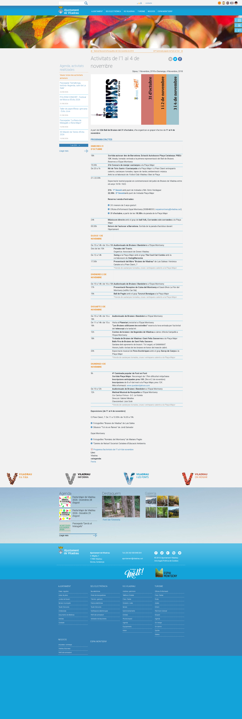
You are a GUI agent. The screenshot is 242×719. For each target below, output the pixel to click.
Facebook (180, 59)
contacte (148, 3)
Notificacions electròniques (99, 611)
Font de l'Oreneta (111, 519)
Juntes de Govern (64, 599)
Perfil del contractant (97, 615)
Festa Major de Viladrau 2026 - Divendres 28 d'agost (83, 500)
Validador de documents (99, 619)
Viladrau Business (64, 649)
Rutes (157, 599)
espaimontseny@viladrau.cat (168, 209)
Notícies (61, 619)
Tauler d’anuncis (96, 607)
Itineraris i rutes (128, 603)
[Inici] (68, 10)
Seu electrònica (95, 591)
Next (138, 509)
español (223, 3)
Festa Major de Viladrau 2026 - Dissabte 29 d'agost (83, 513)
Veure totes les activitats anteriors (71, 76)
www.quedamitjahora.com (138, 385)
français (231, 3)
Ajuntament (97, 11)
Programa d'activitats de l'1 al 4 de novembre (113, 449)
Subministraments (129, 611)
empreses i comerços (65, 645)
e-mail (170, 59)
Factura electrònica (97, 603)
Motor (125, 630)
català (219, 3)
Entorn (157, 607)
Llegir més (63, 151)
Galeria (157, 634)
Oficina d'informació (161, 591)
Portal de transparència (98, 595)
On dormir (158, 627)
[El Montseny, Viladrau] (173, 517)
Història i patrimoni (129, 591)
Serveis (125, 607)
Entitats (125, 615)
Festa (93, 461)
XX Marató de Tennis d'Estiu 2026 (72, 133)
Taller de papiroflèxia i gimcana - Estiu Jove (73, 110)
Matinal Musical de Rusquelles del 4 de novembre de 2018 (114, 51)
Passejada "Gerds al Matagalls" (82, 525)
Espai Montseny (165, 11)
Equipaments (127, 627)
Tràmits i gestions (97, 599)
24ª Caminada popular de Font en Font (166, 51)
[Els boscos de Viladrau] (162, 505)
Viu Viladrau (129, 11)
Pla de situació (127, 619)
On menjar (158, 623)
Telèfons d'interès (128, 595)
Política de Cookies (170, 561)
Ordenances (62, 611)
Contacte (61, 623)
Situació (157, 615)
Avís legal (158, 561)
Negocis (151, 11)
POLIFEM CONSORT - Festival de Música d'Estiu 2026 (73, 98)
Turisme (141, 11)
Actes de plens (63, 595)
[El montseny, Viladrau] (151, 505)
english (227, 3)
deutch (236, 3)
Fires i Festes (127, 599)
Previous (104, 509)
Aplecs (157, 603)
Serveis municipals (65, 603)
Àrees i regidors (64, 591)
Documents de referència (66, 615)
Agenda (125, 623)
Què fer (157, 630)
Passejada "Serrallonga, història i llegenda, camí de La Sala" (73, 85)
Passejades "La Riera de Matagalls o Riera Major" (70, 121)
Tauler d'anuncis (64, 607)
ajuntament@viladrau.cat (132, 559)
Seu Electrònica (113, 11)
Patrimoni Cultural (161, 611)
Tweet (175, 59)
